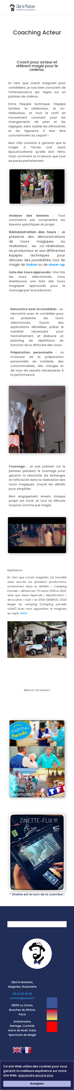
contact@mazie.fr (22, 998)
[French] (27, 1050)
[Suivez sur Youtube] (52, 1026)
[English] (17, 1050)
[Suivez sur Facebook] (52, 1002)
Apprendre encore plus (35, 1075)
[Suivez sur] (52, 1039)
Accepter (37, 1083)
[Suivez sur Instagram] (52, 1014)
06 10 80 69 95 (22, 994)
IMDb (23, 613)
